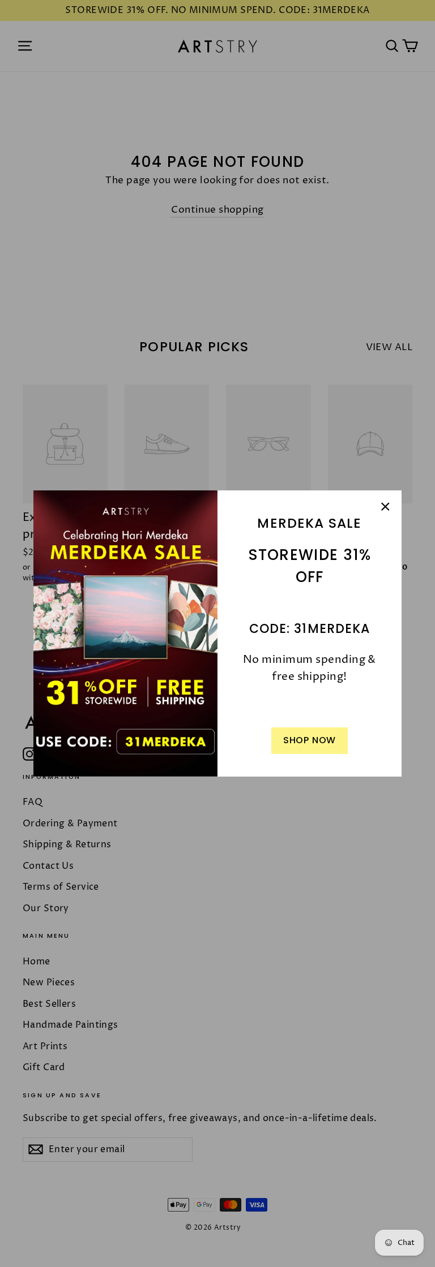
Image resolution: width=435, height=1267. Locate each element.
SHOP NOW (309, 740)
